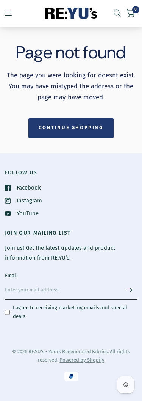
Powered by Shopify (81, 360)
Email (11, 275)
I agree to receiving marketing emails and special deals (70, 312)
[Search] (117, 13)
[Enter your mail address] (129, 290)
